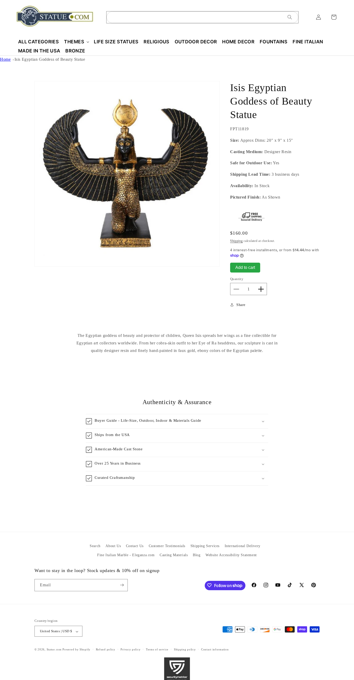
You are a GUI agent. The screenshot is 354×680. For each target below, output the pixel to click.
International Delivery (242, 546)
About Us (113, 546)
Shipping (236, 241)
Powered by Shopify (76, 649)
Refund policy (105, 649)
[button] (76, 41)
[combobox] (202, 17)
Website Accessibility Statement (231, 555)
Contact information (215, 649)
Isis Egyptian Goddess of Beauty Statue (50, 59)
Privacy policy (130, 649)
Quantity (236, 279)
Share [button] (240, 305)
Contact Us (135, 546)
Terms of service (157, 649)
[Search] (289, 17)
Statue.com (54, 649)
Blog (196, 555)
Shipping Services (205, 546)
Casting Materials (174, 555)
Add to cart (245, 267)
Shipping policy (185, 649)
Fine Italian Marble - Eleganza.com (125, 555)
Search (95, 546)
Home (5, 59)
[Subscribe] (122, 585)
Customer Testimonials (167, 546)
